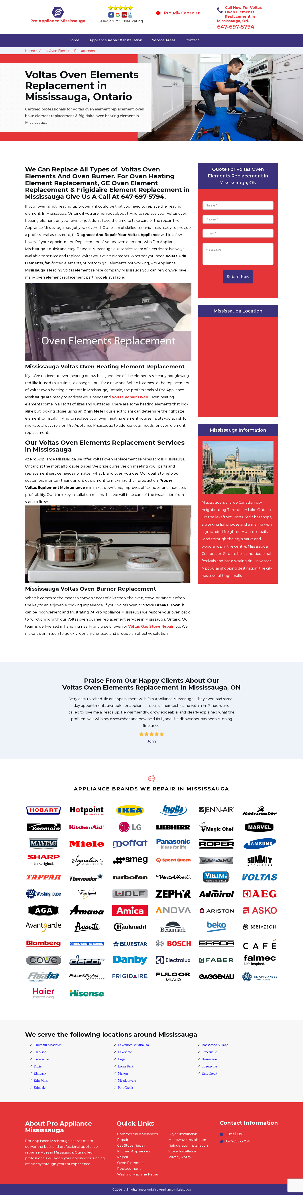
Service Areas (163, 40)
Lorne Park (126, 1066)
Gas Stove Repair (131, 1145)
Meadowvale (127, 1080)
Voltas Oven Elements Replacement (67, 51)
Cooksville (41, 1059)
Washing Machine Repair (138, 1174)
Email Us (234, 1134)
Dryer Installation (182, 1134)
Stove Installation (182, 1151)
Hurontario (209, 1059)
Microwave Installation (187, 1140)
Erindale (39, 1087)
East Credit (209, 1073)
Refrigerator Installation (188, 1145)
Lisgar (122, 1059)
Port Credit (125, 1087)
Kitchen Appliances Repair (133, 1154)
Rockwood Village (215, 1045)
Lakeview (125, 1052)
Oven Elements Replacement (130, 1166)
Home (74, 40)
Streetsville (209, 1052)
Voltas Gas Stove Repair (151, 626)
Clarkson (40, 1052)
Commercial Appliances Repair (137, 1137)
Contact (192, 40)
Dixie (37, 1066)
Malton (123, 1073)
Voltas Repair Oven (130, 397)
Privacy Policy (179, 1157)
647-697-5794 (235, 27)
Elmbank (40, 1073)
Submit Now (238, 277)
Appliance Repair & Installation (115, 40)
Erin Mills (41, 1080)
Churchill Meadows (47, 1045)
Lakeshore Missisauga (133, 1045)
